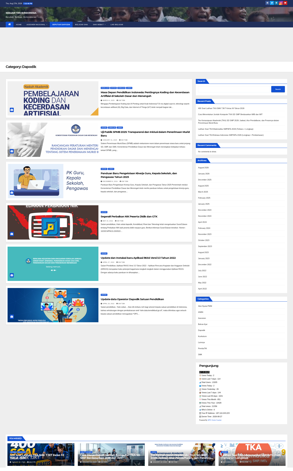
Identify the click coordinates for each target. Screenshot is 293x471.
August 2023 (203, 252)
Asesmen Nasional (36, 25)
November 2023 (205, 234)
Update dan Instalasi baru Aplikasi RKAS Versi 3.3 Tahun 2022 (138, 257)
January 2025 (203, 204)
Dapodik (113, 88)
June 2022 (202, 277)
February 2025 (204, 198)
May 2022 (202, 283)
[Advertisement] (146, 45)
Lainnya (129, 88)
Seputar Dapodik (61, 25)
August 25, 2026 (19, 462)
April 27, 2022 (109, 262)
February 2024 (204, 228)
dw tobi (122, 100)
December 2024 (205, 210)
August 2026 (203, 168)
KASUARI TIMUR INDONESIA (21, 13)
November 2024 (205, 216)
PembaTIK (202, 348)
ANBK (200, 312)
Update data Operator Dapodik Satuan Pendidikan (132, 299)
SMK (200, 355)
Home (19, 25)
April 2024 (202, 222)
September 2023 (205, 246)
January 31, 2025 (110, 140)
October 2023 (203, 240)
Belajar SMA (81, 25)
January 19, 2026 (89, 462)
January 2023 (203, 258)
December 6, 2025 (230, 462)
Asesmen (202, 318)
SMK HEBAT (98, 25)
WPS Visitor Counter (214, 420)
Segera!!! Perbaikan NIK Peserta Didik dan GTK (129, 216)
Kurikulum (121, 88)
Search (201, 81)
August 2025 (203, 186)
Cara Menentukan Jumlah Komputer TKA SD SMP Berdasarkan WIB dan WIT (230, 114)
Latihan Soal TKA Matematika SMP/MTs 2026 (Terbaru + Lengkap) (225, 129)
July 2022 (202, 271)
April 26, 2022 (109, 303)
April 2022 (202, 289)
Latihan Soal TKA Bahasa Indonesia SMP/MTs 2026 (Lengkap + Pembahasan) (231, 135)
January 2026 (203, 174)
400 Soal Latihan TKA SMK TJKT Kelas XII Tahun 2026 (221, 108)
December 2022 (205, 264)
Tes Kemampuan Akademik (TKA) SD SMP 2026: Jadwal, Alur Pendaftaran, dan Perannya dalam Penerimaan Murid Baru (181, 457)
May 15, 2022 (108, 221)
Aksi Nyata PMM (205, 306)
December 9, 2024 (110, 181)
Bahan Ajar (105, 88)
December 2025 (205, 180)
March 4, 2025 (109, 100)
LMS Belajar (117, 25)
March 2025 (203, 192)
